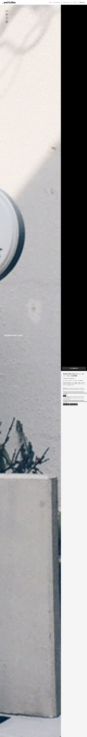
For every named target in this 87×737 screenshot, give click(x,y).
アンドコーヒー (9, 2)
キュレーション (66, 2)
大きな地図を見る (74, 368)
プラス (74, 2)
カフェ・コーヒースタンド (54, 2)
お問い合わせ (82, 2)
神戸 (64, 395)
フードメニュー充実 (74, 404)
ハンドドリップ (66, 404)
